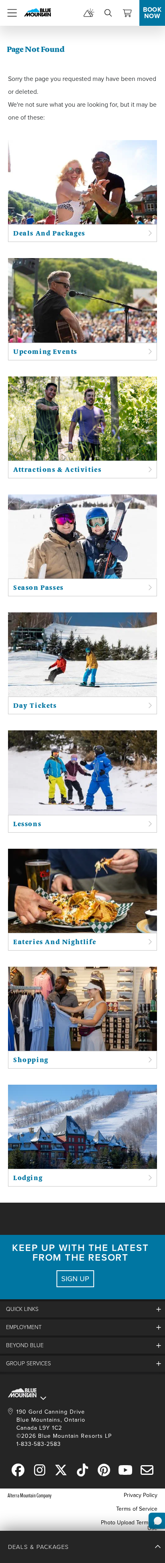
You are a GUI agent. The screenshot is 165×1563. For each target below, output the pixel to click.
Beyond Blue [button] (25, 1345)
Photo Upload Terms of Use (129, 1525)
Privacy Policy (140, 1495)
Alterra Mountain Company (30, 1495)
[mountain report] (89, 13)
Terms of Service (136, 1509)
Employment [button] (24, 1327)
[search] (108, 13)
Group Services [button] (28, 1363)
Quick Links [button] (22, 1309)
